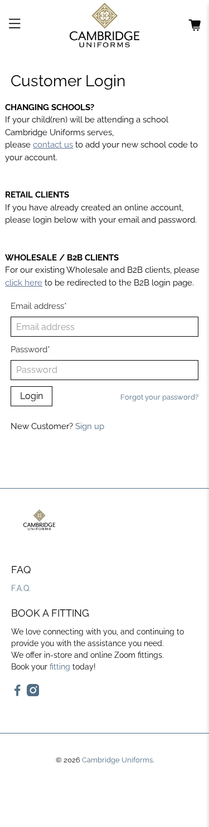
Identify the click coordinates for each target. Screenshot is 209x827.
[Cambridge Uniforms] (104, 25)
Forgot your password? (159, 397)
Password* (30, 349)
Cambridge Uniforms (117, 760)
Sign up (89, 426)
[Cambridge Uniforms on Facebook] (17, 693)
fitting (60, 666)
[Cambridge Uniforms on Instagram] (33, 693)
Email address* (39, 306)
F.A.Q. (21, 588)
